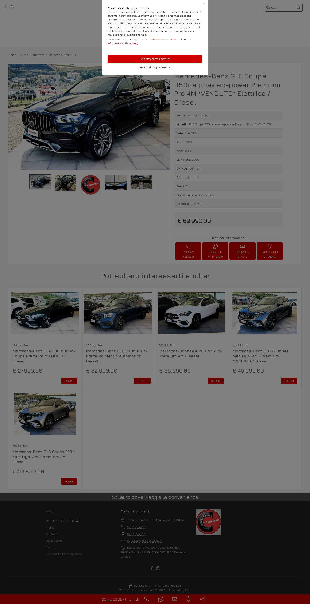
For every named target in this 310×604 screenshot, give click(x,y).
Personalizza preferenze (155, 67)
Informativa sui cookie (164, 39)
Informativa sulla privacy (123, 43)
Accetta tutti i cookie (155, 59)
